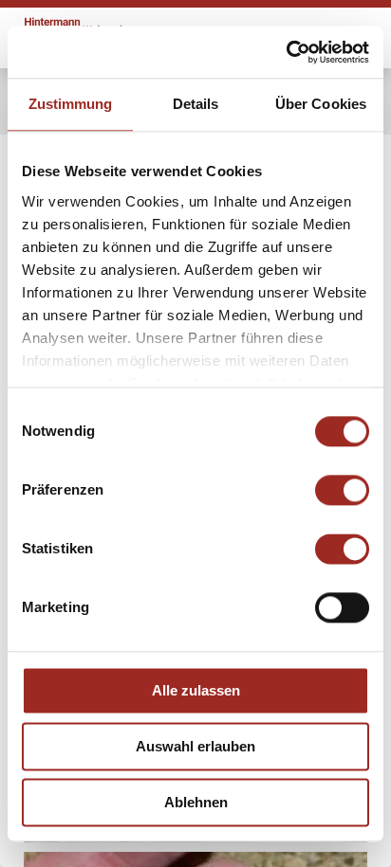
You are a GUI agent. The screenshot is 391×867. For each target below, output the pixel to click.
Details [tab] (196, 104)
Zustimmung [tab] (70, 104)
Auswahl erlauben (195, 746)
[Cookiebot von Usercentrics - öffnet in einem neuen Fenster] (286, 52)
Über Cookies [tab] (320, 104)
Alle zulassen (196, 690)
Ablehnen (196, 802)
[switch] (342, 490)
